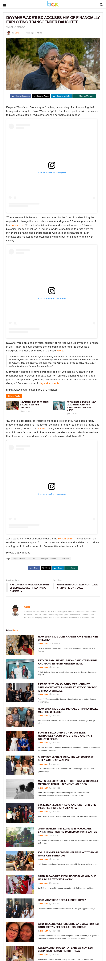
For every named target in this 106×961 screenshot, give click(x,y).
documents (17, 225)
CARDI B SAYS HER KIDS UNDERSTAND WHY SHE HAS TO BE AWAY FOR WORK (67, 877)
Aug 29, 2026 (26, 411)
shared (42, 428)
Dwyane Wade (19, 558)
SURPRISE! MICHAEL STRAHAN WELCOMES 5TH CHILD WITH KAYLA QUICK (66, 758)
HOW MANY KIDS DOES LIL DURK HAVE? (62, 900)
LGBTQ (31, 558)
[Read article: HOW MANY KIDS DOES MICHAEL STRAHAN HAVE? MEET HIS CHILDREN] (20, 717)
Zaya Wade (64, 558)
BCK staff (44, 644)
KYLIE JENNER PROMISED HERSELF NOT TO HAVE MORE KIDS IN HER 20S (68, 854)
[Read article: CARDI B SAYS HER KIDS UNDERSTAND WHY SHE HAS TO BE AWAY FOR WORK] (20, 884)
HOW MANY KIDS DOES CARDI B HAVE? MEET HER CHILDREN (68, 638)
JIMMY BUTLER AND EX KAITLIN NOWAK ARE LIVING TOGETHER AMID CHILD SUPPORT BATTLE (67, 830)
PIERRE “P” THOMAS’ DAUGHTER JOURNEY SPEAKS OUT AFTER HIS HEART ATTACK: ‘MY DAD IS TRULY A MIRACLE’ (67, 687)
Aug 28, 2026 (73, 414)
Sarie (17, 32)
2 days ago (55, 667)
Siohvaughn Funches (47, 558)
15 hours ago (56, 644)
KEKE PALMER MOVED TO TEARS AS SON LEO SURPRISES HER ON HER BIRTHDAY (65, 949)
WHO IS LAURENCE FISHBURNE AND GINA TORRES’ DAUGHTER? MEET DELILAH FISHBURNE (68, 925)
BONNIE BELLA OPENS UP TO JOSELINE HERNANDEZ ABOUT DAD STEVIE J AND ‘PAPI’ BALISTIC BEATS (65, 736)
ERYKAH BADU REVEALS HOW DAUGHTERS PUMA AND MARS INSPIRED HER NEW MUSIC (67, 662)
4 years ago (29, 32)
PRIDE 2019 (65, 538)
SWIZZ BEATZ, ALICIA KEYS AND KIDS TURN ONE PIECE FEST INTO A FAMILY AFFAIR (67, 806)
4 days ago (55, 931)
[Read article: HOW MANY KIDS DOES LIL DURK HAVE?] (20, 908)
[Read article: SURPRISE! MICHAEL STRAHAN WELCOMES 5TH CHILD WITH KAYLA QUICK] (20, 765)
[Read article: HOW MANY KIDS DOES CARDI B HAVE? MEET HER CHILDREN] (20, 645)
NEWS (39, 32)
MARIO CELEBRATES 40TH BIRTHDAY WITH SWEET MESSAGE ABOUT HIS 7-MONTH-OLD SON (68, 782)
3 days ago (55, 716)
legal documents (49, 383)
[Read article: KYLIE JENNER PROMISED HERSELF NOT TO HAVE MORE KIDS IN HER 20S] (20, 861)
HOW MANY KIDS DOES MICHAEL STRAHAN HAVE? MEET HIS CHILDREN (68, 710)
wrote (60, 350)
